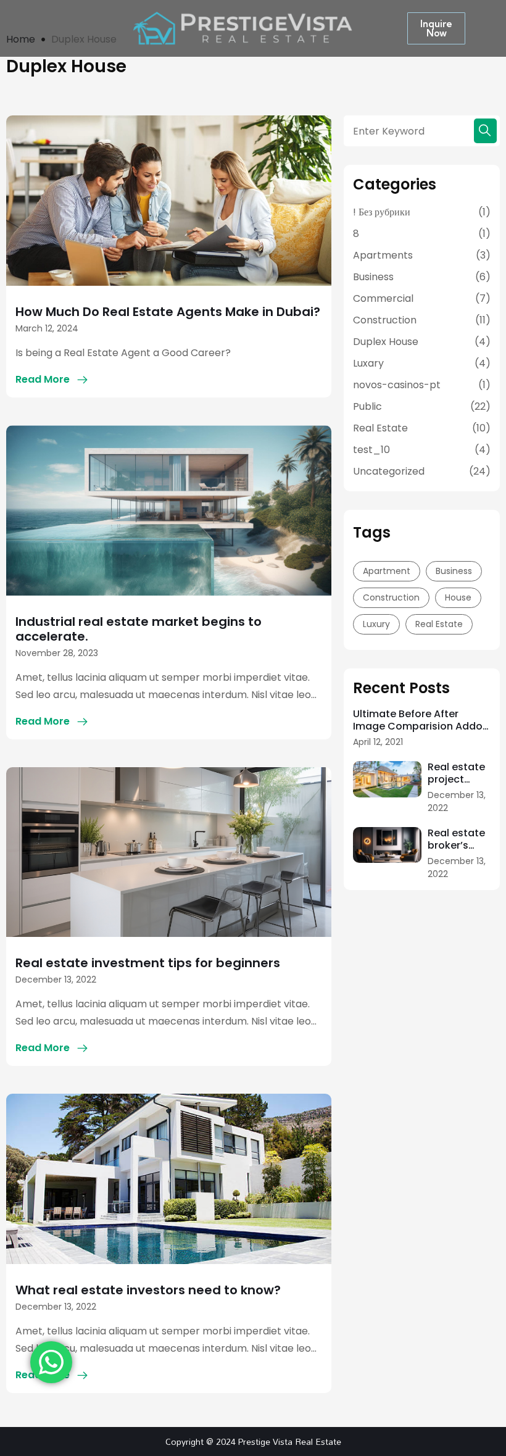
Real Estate (380, 428)
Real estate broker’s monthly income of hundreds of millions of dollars (458, 839)
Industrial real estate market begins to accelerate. (138, 629)
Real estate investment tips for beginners (147, 962)
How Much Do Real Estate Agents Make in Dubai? (167, 311)
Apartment (386, 571)
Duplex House (385, 342)
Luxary (368, 363)
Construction (385, 320)
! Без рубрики (381, 212)
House (458, 597)
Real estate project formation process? (456, 773)
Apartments (383, 255)
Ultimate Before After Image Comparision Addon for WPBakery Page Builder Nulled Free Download (421, 720)
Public (367, 406)
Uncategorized (389, 471)
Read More (42, 379)
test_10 (371, 450)
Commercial (383, 298)
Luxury (376, 624)
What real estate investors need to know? (148, 1290)
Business (373, 277)
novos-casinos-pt (397, 385)
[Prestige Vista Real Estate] (243, 28)
